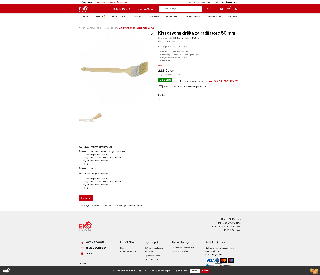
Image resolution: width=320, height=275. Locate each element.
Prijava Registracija (228, 2)
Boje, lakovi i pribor (192, 16)
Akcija (85, 16)
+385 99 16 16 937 (230, 81)
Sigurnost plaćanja (152, 255)
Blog (90, 2)
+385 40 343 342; (215, 81)
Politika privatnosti (128, 252)
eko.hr (89, 253)
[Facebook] (160, 99)
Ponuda (93, 28)
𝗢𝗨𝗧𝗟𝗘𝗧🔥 (100, 16)
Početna (83, 2)
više (160, 65)
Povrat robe (149, 252)
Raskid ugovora (151, 259)
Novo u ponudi (119, 16)
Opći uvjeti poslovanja (153, 248)
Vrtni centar (138, 16)
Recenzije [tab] (86, 198)
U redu (205, 271)
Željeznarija (232, 16)
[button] (152, 34)
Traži (208, 8)
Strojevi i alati (171, 16)
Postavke (195, 271)
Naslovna (83, 28)
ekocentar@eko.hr (146, 9)
